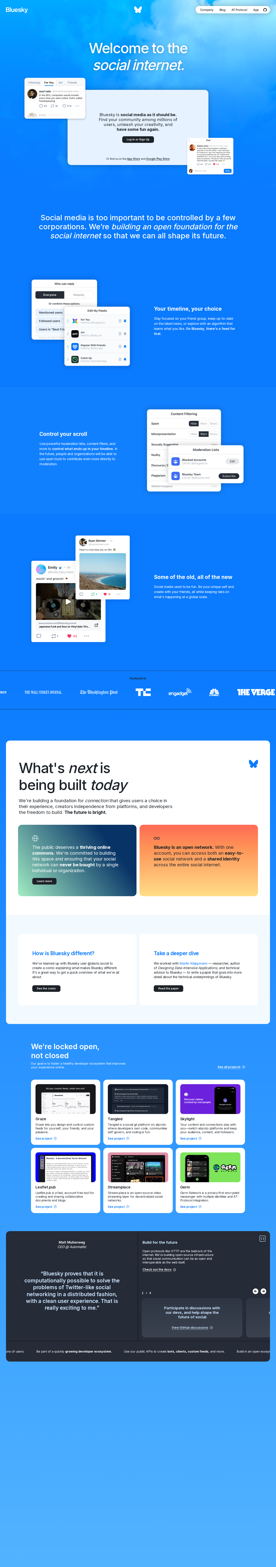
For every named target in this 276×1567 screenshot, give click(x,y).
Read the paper (168, 988)
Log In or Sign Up (138, 139)
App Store (133, 158)
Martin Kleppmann (193, 963)
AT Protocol (239, 10)
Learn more (44, 881)
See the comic (46, 988)
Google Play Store (158, 158)
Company (206, 10)
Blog (222, 10)
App (256, 10)
